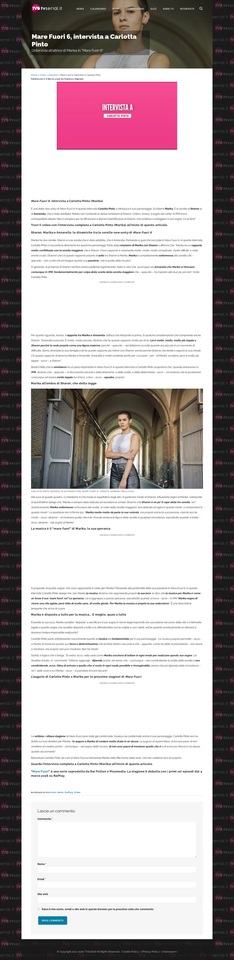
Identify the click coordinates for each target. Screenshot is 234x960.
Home (34, 75)
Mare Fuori (40, 771)
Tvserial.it (47, 8)
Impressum (169, 951)
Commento (45, 818)
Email (41, 879)
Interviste (53, 75)
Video (43, 75)
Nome (41, 864)
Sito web (42, 894)
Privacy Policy (150, 951)
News (61, 792)
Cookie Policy (130, 951)
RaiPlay (69, 792)
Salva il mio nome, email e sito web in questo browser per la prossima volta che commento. (98, 909)
